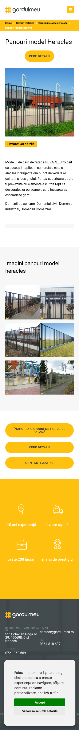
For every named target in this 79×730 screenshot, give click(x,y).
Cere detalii (39, 56)
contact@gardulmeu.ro (57, 632)
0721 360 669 (15, 653)
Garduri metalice (25, 23)
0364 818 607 (50, 644)
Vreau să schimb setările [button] (40, 711)
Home (8, 23)
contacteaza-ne (39, 463)
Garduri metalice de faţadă (52, 23)
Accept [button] (40, 702)
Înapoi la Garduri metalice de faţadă (40, 430)
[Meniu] (70, 9)
